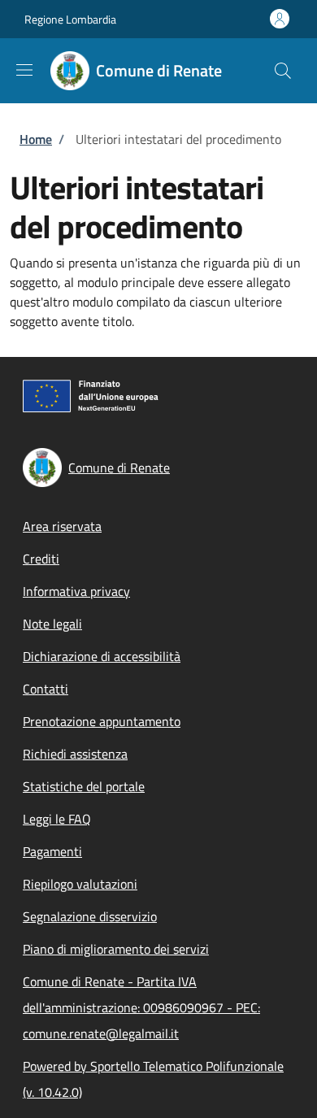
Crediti (41, 558)
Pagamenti (52, 851)
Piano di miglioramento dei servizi (116, 949)
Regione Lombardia (70, 19)
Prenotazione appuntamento (101, 721)
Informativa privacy (76, 591)
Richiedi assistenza (75, 753)
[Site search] (283, 70)
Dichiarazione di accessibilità (101, 656)
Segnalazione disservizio (90, 916)
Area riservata (62, 526)
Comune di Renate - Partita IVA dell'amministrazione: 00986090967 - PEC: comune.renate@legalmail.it (141, 1007)
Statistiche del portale (84, 786)
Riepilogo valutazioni (80, 884)
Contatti (45, 688)
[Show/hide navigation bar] (24, 69)
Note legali (52, 623)
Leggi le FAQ (57, 819)
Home (36, 139)
